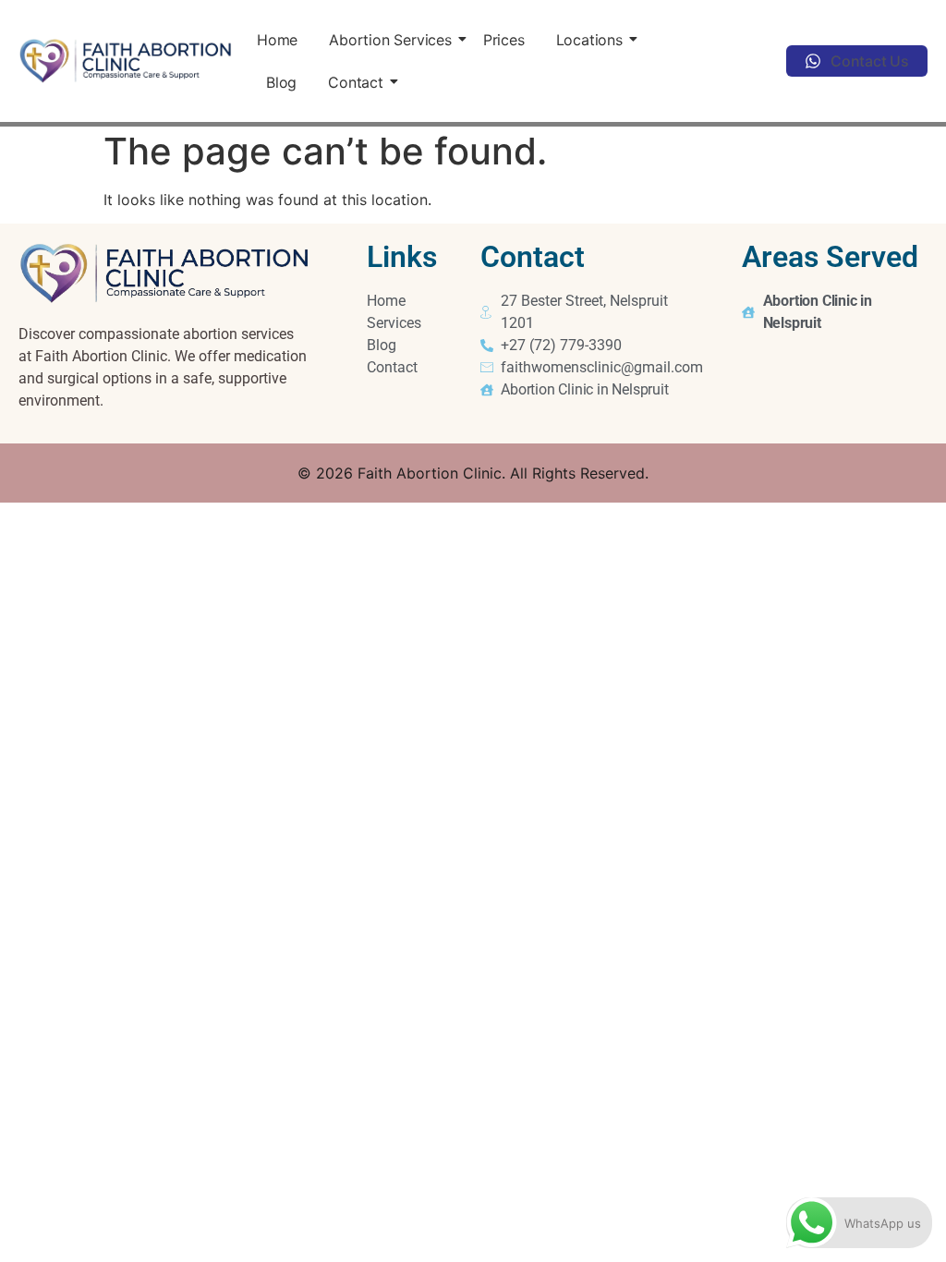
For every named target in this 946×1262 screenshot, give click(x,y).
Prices (504, 39)
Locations (589, 39)
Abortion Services (390, 39)
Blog (281, 82)
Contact (355, 82)
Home (277, 39)
